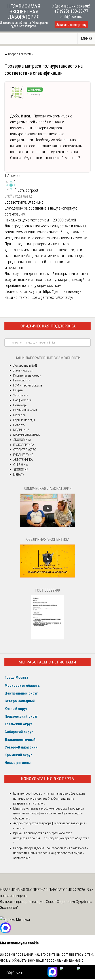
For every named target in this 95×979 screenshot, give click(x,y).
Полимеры (20, 405)
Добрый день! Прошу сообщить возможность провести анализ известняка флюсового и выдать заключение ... (50, 853)
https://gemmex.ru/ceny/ (62, 291)
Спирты (18, 390)
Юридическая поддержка (47, 326)
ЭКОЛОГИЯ (20, 470)
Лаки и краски (22, 370)
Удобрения (20, 395)
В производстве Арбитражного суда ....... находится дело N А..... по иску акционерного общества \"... (51, 838)
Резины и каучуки (25, 410)
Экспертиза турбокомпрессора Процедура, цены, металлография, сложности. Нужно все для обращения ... (48, 813)
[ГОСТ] (47, 638)
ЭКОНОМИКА (22, 440)
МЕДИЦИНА (21, 430)
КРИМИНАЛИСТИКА (26, 435)
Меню (86, 38)
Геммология (21, 380)
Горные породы (24, 420)
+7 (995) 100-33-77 (71, 11)
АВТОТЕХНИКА (23, 460)
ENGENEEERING (23, 455)
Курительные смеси (27, 375)
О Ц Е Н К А (20, 465)
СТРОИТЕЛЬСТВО (24, 450)
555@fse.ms (71, 16)
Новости (19, 425)
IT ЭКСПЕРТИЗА (23, 445)
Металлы (19, 415)
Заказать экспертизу (71, 25)
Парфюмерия (22, 400)
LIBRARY (18, 475)
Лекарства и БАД (25, 366)
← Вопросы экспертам (19, 54)
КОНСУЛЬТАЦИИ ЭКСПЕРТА (47, 778)
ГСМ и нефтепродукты (28, 385)
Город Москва (16, 677)
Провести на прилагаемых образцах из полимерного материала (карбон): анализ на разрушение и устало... (49, 798)
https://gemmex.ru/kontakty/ (51, 297)
